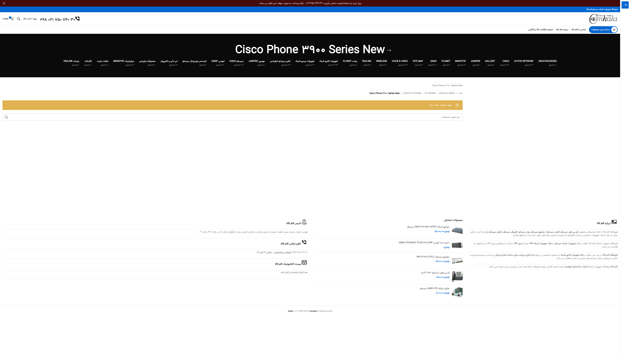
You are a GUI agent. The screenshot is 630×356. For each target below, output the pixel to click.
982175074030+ (300, 252)
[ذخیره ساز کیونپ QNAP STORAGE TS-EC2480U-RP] (457, 245)
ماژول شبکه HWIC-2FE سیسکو (434, 288)
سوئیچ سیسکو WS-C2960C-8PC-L (433, 256)
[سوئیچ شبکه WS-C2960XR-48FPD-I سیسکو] (457, 230)
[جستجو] (18, 18)
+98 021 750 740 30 (57, 20)
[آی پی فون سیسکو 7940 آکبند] (457, 276)
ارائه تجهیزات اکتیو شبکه (572, 255)
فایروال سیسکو (511, 232)
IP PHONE (430, 93)
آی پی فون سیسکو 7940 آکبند (435, 272)
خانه (461, 93)
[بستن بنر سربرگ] (4, 3)
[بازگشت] (389, 50)
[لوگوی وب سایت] (603, 18)
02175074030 (314, 3)
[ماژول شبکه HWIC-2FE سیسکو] (457, 292)
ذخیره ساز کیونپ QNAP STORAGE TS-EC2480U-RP (424, 242)
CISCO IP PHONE (412, 93)
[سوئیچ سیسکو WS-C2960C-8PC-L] (457, 260)
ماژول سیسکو (495, 232)
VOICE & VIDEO (447, 93)
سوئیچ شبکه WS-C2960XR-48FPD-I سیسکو (428, 226)
